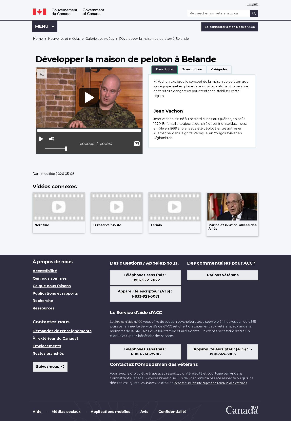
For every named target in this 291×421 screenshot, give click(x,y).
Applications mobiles (110, 412)
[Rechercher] (254, 13)
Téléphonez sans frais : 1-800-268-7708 (145, 352)
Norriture (42, 225)
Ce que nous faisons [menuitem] (52, 286)
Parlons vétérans (223, 275)
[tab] (164, 69)
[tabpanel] (201, 111)
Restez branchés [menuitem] (48, 353)
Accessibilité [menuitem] (45, 271)
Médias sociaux (66, 412)
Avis (144, 412)
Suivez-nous (52, 368)
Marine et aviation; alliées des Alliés (232, 227)
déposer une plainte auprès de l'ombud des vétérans (210, 383)
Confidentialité (172, 412)
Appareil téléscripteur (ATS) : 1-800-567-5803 (223, 352)
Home (38, 39)
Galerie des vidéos (100, 39)
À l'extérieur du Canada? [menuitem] (56, 338)
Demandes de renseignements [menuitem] (62, 331)
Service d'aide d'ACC (128, 322)
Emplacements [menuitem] (47, 346)
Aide (37, 412)
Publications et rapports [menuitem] (55, 293)
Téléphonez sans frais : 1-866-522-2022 (145, 277)
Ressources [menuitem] (43, 308)
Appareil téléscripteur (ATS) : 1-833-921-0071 (145, 294)
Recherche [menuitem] (43, 301)
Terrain (156, 225)
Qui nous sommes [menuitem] (50, 278)
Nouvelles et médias (64, 39)
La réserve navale (107, 225)
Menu (46, 26)
